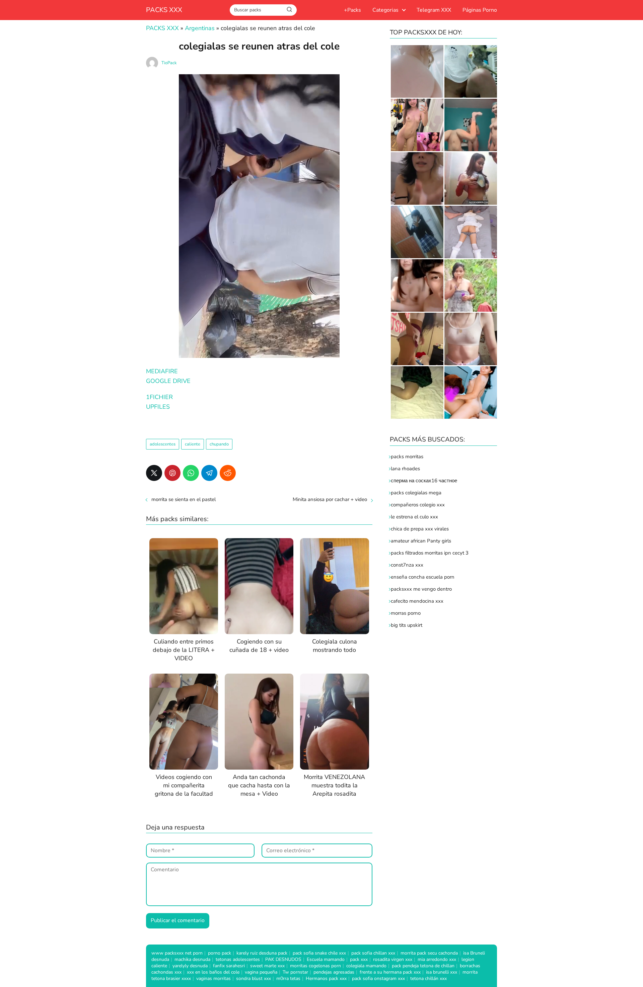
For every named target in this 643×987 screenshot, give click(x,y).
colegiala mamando (366, 966)
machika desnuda (192, 959)
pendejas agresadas (333, 972)
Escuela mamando (326, 959)
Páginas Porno (479, 10)
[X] (154, 473)
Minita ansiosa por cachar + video (330, 499)
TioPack (169, 63)
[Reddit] (228, 473)
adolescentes (162, 444)
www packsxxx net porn (177, 953)
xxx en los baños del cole (213, 972)
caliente (192, 444)
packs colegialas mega (416, 492)
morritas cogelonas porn (315, 966)
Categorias (385, 10)
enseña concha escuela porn (422, 577)
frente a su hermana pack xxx (390, 972)
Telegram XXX (434, 10)
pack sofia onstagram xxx (378, 978)
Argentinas (200, 28)
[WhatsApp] (191, 473)
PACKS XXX (164, 9)
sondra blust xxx (253, 978)
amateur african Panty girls (421, 540)
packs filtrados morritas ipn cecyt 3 (430, 553)
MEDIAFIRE (162, 371)
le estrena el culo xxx (414, 516)
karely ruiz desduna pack (261, 953)
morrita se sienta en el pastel (183, 499)
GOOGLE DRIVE (168, 381)
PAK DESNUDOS (283, 959)
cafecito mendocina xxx (417, 601)
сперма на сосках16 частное (424, 480)
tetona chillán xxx (428, 978)
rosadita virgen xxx (392, 959)
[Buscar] (289, 9)
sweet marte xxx (267, 966)
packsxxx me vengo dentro (421, 589)
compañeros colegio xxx (418, 504)
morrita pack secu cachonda (429, 953)
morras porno (406, 613)
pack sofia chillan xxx (373, 953)
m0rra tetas (288, 978)
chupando (219, 444)
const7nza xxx (407, 565)
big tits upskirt (406, 625)
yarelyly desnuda (190, 966)
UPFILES (158, 407)
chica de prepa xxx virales (420, 528)
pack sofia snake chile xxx (319, 953)
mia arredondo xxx (437, 959)
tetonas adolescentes (238, 959)
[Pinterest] (172, 473)
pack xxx (359, 959)
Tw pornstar (295, 972)
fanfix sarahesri (229, 966)
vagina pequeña (261, 972)
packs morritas (407, 456)
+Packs (352, 10)
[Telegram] (209, 473)
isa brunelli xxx (441, 972)
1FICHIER (159, 397)
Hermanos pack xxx (326, 978)
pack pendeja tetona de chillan (423, 966)
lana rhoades (405, 468)
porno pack (219, 953)
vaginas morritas (213, 978)
